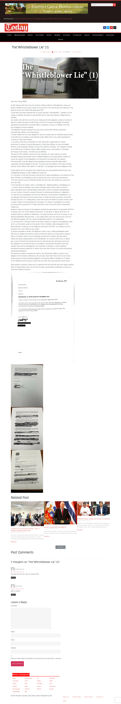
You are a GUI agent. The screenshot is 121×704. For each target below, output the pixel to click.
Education (110, 35)
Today (9, 35)
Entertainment (98, 35)
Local (50, 683)
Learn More (8, 15)
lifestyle (15, 686)
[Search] (114, 4)
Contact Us (99, 697)
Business (57, 35)
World (30, 35)
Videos (60, 39)
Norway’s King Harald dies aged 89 (55, 527)
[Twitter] (107, 27)
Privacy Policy (76, 697)
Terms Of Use (88, 697)
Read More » (14, 541)
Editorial (66, 35)
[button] (60, 547)
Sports (49, 35)
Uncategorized (28, 678)
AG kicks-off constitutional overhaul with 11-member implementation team (25, 530)
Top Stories (39, 35)
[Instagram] (114, 27)
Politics (51, 681)
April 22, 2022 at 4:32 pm (17, 572)
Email (12, 640)
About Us (66, 697)
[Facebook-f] (104, 27)
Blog (26, 691)
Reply (13, 577)
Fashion (39, 686)
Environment (52, 686)
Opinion (14, 683)
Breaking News (19, 35)
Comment (14, 606)
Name (13, 632)
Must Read (39, 683)
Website (13, 648)
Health (87, 35)
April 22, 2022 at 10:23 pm (17, 589)
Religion (39, 681)
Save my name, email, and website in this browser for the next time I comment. (36, 659)
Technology (77, 35)
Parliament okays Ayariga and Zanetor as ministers (93, 519)
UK (37, 678)
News (26, 683)
